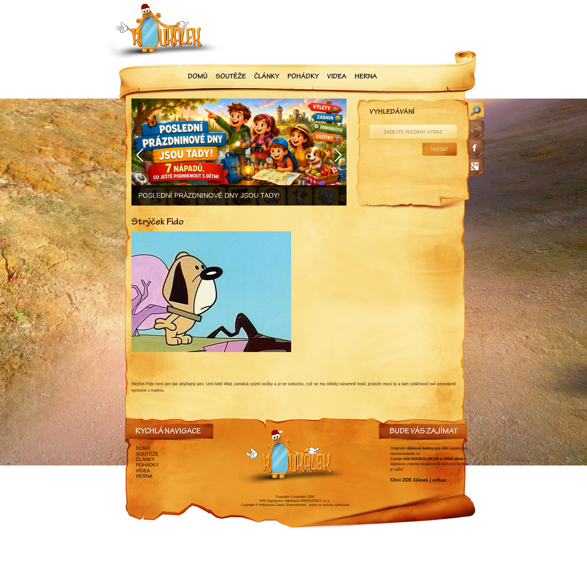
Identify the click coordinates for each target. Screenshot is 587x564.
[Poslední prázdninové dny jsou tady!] (238, 152)
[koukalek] (165, 30)
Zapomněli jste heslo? (411, 177)
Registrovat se (434, 193)
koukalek (300, 496)
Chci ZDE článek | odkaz (418, 479)
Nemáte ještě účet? (392, 193)
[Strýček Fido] (211, 350)
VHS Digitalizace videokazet (280, 501)
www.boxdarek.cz (405, 454)
